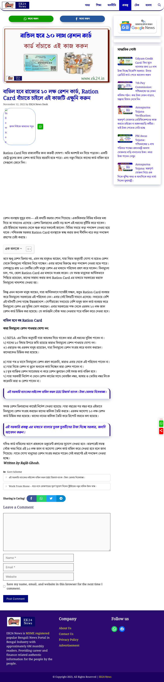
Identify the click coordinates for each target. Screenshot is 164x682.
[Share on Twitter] (51, 498)
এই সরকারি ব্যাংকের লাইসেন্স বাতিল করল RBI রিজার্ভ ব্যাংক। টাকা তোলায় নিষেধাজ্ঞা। (47, 478)
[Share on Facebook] (32, 498)
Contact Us (66, 634)
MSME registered (37, 633)
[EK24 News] (15, 5)
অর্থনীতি (112, 5)
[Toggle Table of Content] (27, 249)
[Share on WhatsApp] (41, 498)
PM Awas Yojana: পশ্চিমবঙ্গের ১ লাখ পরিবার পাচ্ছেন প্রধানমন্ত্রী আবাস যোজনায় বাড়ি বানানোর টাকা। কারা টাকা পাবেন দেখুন (136, 146)
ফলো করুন (32, 19)
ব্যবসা (149, 5)
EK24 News (105, 677)
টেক (137, 5)
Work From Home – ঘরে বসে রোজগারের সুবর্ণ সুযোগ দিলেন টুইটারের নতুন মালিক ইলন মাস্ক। (52, 486)
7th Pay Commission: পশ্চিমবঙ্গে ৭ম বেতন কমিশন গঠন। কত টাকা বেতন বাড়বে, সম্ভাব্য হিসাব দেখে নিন (137, 91)
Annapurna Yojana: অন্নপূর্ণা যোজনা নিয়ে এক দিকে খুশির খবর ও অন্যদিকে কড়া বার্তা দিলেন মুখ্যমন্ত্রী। (137, 172)
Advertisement (69, 645)
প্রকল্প (125, 5)
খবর (87, 5)
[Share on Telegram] (61, 498)
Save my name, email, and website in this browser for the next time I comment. (54, 586)
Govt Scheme (14, 472)
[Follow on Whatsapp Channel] (161, 423)
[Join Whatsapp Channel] (40, 126)
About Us (65, 628)
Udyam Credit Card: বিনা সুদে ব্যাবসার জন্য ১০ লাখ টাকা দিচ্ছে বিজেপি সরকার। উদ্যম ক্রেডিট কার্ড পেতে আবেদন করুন (137, 66)
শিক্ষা (98, 5)
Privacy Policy (68, 639)
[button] (159, 5)
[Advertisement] (56, 192)
